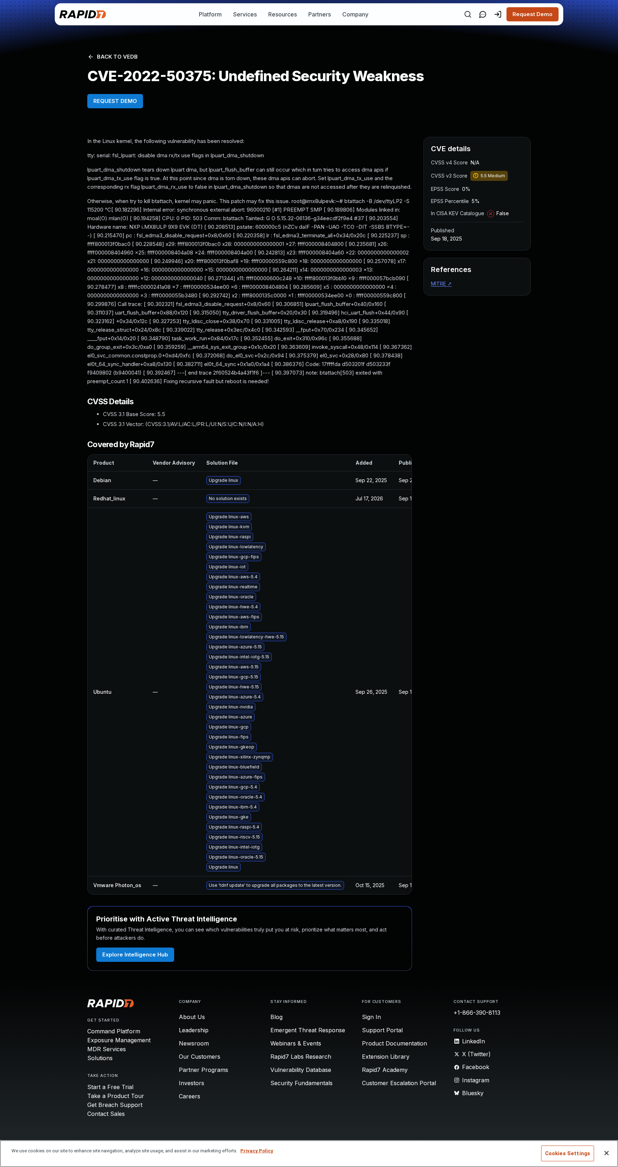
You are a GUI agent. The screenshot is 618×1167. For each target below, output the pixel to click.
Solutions (100, 1058)
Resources (282, 14)
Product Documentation (394, 1043)
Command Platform (113, 1031)
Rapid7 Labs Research (300, 1056)
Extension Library (385, 1056)
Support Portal (382, 1030)
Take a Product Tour (115, 1095)
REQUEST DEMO (115, 101)
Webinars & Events (295, 1043)
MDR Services (106, 1049)
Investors (191, 1083)
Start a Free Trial (110, 1087)
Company (355, 14)
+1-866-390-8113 (476, 1012)
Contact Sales (106, 1113)
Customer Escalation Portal (399, 1083)
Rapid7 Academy (385, 1069)
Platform (210, 14)
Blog (276, 1016)
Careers (189, 1096)
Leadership (194, 1030)
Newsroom (194, 1043)
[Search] (467, 14)
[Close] (606, 1153)
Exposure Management (119, 1040)
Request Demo (532, 14)
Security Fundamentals (301, 1083)
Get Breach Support (114, 1104)
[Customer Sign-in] (497, 14)
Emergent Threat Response (307, 1030)
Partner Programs (203, 1069)
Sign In (371, 1016)
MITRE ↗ (441, 284)
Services (245, 14)
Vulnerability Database (300, 1069)
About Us (192, 1016)
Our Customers (199, 1056)
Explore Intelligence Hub (135, 954)
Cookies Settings (567, 1153)
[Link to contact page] (482, 14)
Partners (319, 14)
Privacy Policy (256, 1150)
